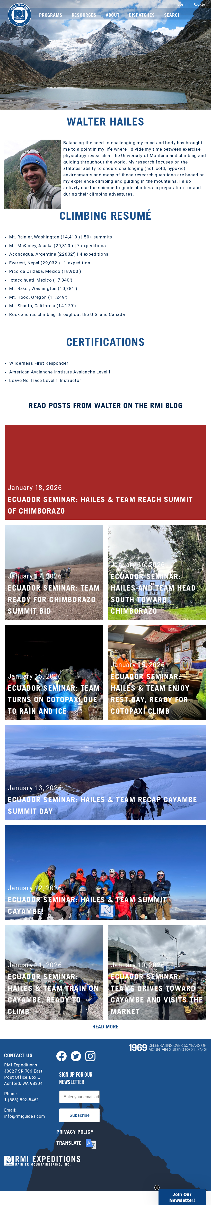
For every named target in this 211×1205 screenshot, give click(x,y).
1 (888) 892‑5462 (21, 1099)
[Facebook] (61, 1055)
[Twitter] (76, 1055)
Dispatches (142, 15)
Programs (50, 15)
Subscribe (79, 1115)
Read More (105, 1027)
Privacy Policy (74, 1132)
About (113, 15)
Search (172, 15)
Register (200, 4)
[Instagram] (90, 1055)
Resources (84, 15)
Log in (182, 4)
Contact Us (18, 1055)
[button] (182, 1197)
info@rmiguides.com (24, 1116)
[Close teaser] (157, 1187)
